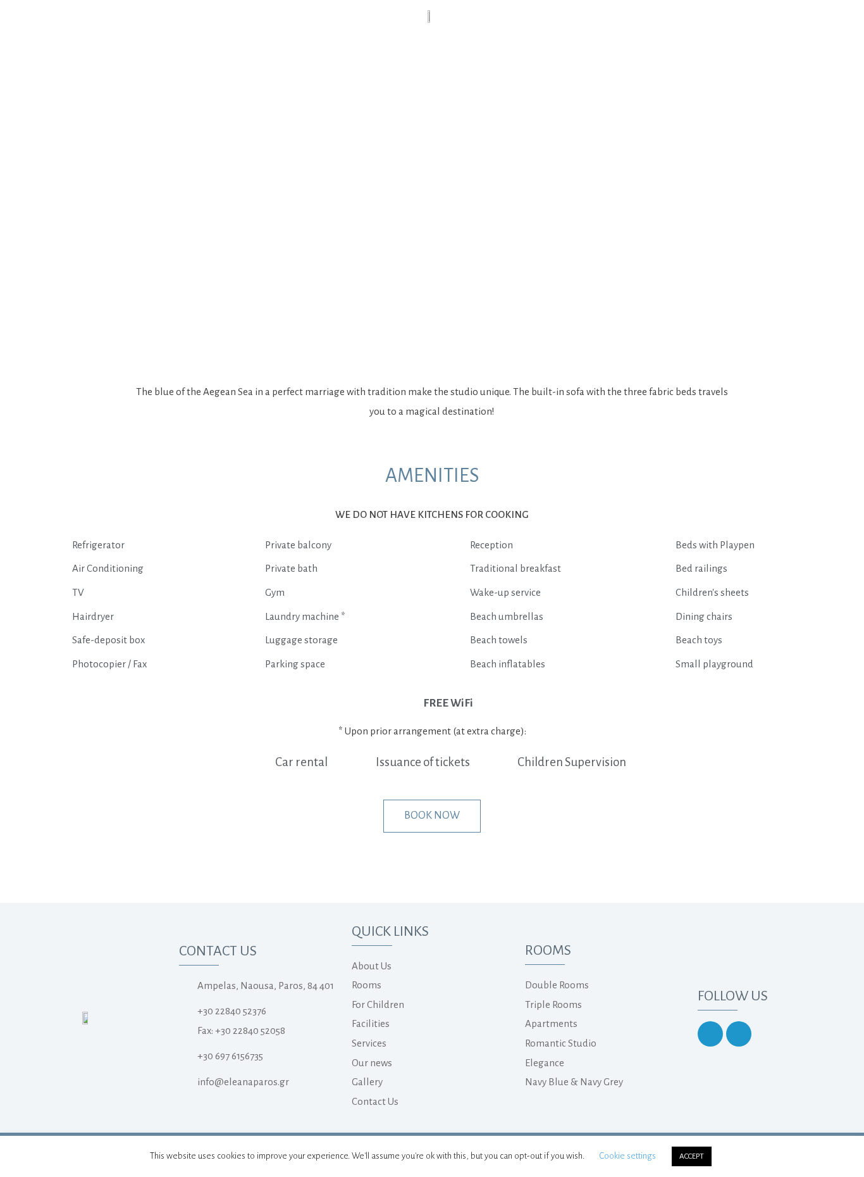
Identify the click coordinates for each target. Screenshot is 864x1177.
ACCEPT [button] (691, 1156)
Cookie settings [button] (627, 1156)
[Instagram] (710, 1034)
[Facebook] (738, 1034)
